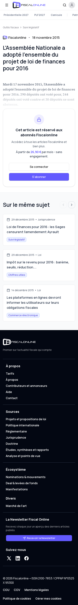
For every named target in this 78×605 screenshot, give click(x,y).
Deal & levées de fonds (22, 483)
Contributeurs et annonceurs (26, 386)
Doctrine (12, 444)
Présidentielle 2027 (16, 15)
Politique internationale (22, 425)
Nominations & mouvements (26, 477)
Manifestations (17, 489)
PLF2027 (39, 15)
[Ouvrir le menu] (7, 5)
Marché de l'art (16, 506)
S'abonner (39, 177)
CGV (17, 590)
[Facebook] (26, 558)
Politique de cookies (17, 598)
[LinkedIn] (18, 558)
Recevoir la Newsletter (41, 538)
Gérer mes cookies (48, 598)
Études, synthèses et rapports (27, 450)
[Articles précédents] (63, 204)
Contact (12, 398)
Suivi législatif (31, 27)
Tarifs (10, 374)
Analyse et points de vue (23, 456)
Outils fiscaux (11, 27)
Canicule (56, 15)
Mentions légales (36, 590)
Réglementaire (16, 431)
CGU (6, 590)
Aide (9, 392)
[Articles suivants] (71, 204)
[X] (9, 558)
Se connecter (39, 167)
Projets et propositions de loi (26, 419)
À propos (12, 380)
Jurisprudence (16, 438)
